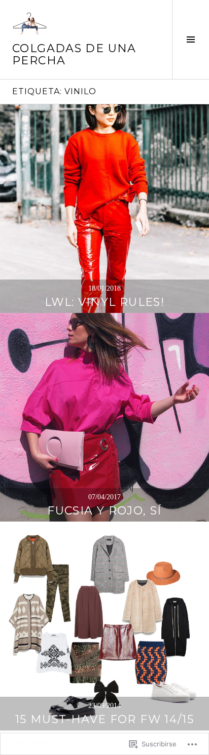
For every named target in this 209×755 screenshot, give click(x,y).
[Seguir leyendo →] (104, 208)
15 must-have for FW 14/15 (104, 719)
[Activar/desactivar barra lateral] (190, 39)
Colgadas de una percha (74, 54)
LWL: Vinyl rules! (104, 302)
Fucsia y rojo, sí (104, 511)
